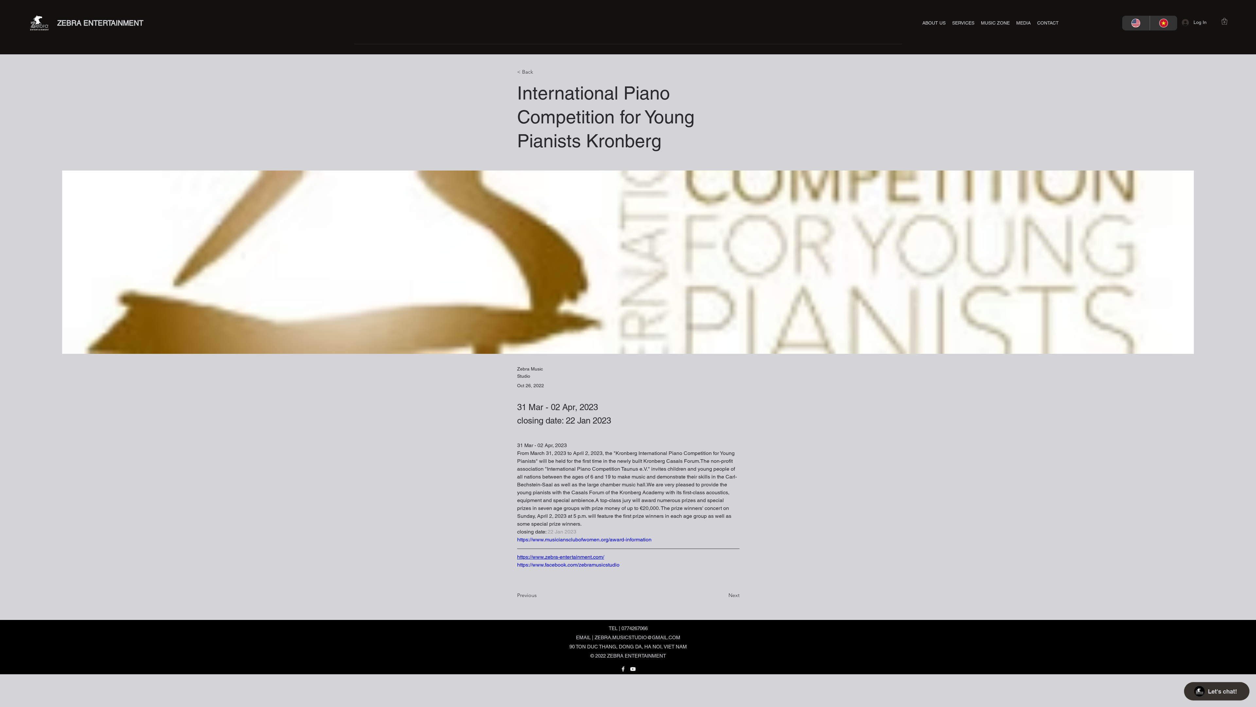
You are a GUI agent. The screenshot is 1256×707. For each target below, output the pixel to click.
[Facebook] (623, 669)
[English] (1136, 23)
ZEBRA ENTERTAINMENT (100, 23)
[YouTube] (633, 669)
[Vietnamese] (1164, 23)
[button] (963, 23)
